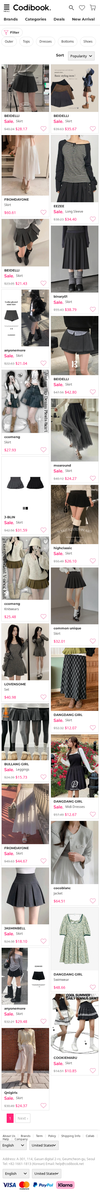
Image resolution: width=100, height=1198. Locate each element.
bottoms (67, 41)
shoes (88, 41)
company (21, 1139)
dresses (45, 41)
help (6, 1139)
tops (26, 41)
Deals (59, 19)
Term (39, 1136)
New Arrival (83, 19)
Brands (11, 19)
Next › (23, 1118)
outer (9, 41)
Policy (52, 1136)
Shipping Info (70, 1136)
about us (9, 1136)
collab (90, 1136)
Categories (35, 19)
